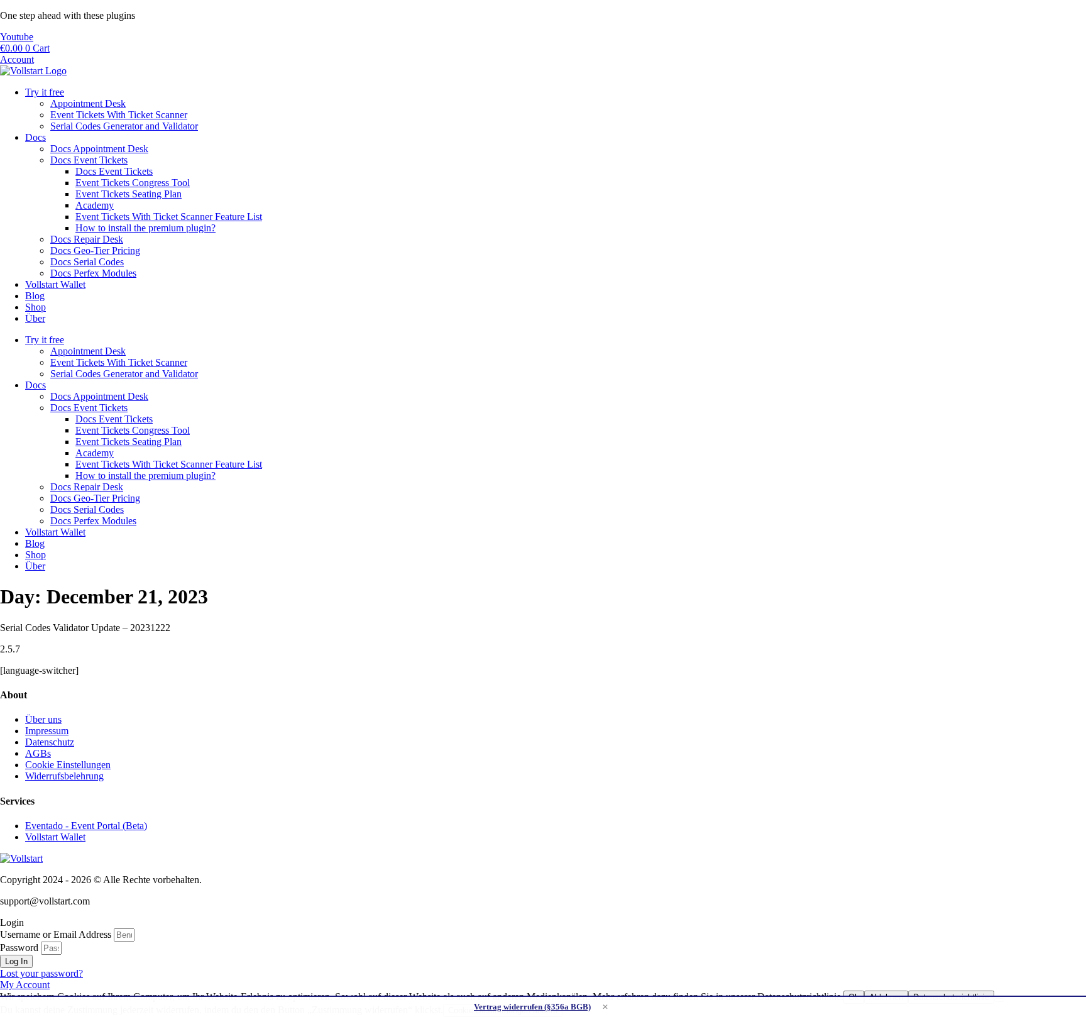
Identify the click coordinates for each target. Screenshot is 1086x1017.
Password (19, 947)
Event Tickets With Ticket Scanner (118, 114)
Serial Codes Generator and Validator (124, 126)
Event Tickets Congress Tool (132, 182)
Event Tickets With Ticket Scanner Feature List (168, 216)
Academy (94, 205)
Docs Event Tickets (89, 160)
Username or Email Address (55, 934)
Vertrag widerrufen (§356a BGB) (532, 1006)
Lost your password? (41, 973)
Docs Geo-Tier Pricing (95, 250)
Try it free (44, 92)
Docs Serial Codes (87, 261)
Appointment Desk (88, 103)
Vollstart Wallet (55, 284)
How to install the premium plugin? (145, 228)
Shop (35, 307)
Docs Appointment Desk (99, 148)
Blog (35, 295)
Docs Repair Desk (86, 239)
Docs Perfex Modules (93, 273)
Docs (35, 137)
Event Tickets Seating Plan (128, 194)
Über (35, 318)
